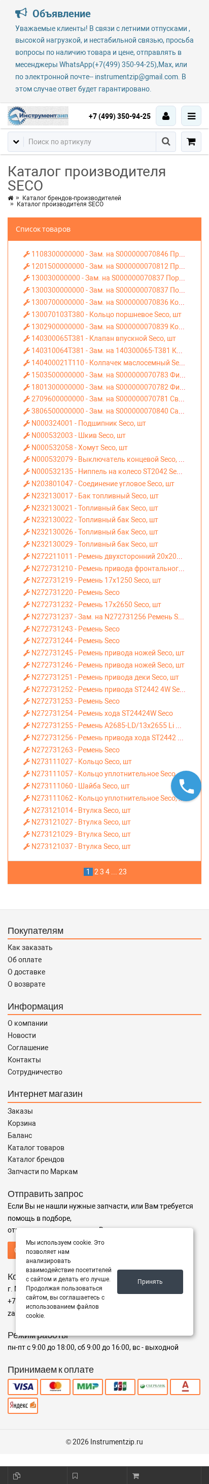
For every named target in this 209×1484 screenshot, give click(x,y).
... (114, 872)
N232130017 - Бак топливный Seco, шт (94, 496)
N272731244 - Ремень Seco (75, 641)
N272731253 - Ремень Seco (75, 701)
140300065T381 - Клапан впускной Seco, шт (103, 338)
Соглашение (28, 1048)
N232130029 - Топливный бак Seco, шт (94, 544)
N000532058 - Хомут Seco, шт (79, 448)
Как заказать (30, 947)
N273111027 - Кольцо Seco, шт (81, 761)
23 (123, 872)
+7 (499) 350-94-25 (120, 116)
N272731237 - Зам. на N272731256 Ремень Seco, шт (115, 617)
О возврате (26, 984)
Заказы (20, 1111)
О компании (28, 1023)
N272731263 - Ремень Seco (75, 750)
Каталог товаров (36, 1148)
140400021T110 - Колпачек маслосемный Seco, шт (114, 363)
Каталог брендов (36, 1159)
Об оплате (25, 960)
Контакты (24, 1060)
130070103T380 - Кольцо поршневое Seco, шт (106, 314)
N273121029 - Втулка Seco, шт (80, 834)
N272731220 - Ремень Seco (75, 592)
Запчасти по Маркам (43, 1171)
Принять (150, 1281)
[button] (186, 786)
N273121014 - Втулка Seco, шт (80, 810)
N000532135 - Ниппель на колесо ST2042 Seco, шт (113, 471)
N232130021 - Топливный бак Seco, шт (94, 508)
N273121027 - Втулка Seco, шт (80, 822)
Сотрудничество (35, 1072)
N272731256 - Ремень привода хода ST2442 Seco (111, 738)
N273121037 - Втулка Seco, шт (80, 846)
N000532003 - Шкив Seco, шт (78, 435)
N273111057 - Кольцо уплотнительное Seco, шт (109, 774)
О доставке (26, 972)
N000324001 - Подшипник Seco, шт (88, 423)
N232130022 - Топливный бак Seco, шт (94, 520)
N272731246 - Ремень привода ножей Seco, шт (107, 665)
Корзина (22, 1123)
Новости (22, 1035)
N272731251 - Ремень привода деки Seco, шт (104, 677)
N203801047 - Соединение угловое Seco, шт (102, 484)
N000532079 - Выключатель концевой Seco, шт (109, 459)
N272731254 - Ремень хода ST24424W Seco (101, 713)
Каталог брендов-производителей (71, 198)
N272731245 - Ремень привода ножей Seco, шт (107, 653)
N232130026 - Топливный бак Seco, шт (94, 532)
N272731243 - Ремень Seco (75, 629)
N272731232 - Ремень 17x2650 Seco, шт (95, 605)
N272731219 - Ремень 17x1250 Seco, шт (95, 580)
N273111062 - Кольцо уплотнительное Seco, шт (109, 798)
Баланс (20, 1135)
